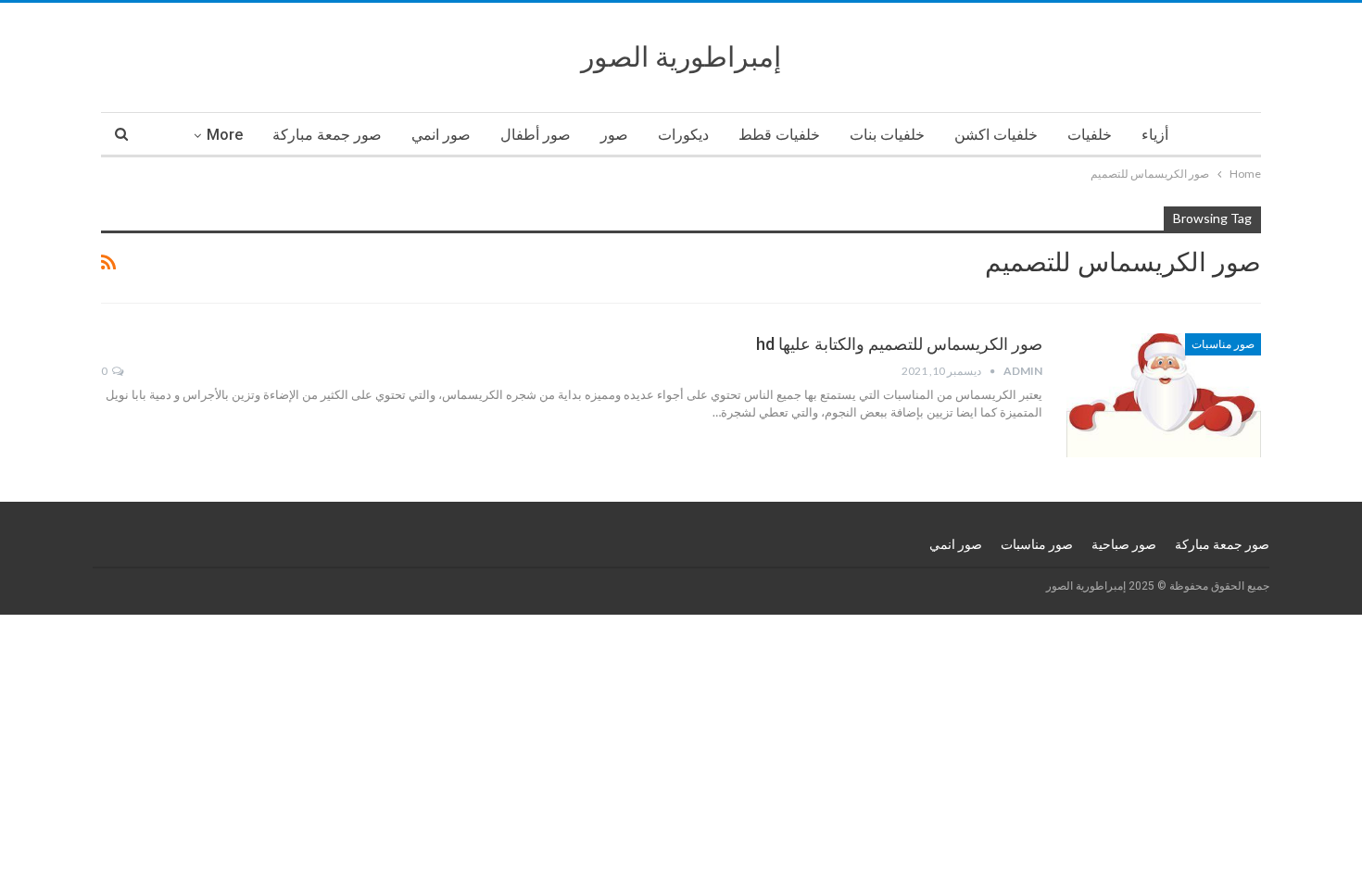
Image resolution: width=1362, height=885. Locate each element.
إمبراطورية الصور (681, 57)
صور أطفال (535, 134)
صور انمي (441, 134)
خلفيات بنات (887, 134)
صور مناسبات (1223, 344)
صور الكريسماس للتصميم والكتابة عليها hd (899, 344)
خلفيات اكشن (996, 134)
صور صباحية (1123, 544)
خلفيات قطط (779, 134)
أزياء (1154, 134)
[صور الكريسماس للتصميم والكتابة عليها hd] (1163, 395)
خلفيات (1089, 134)
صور (614, 134)
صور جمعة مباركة (327, 134)
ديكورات (683, 134)
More (225, 134)
